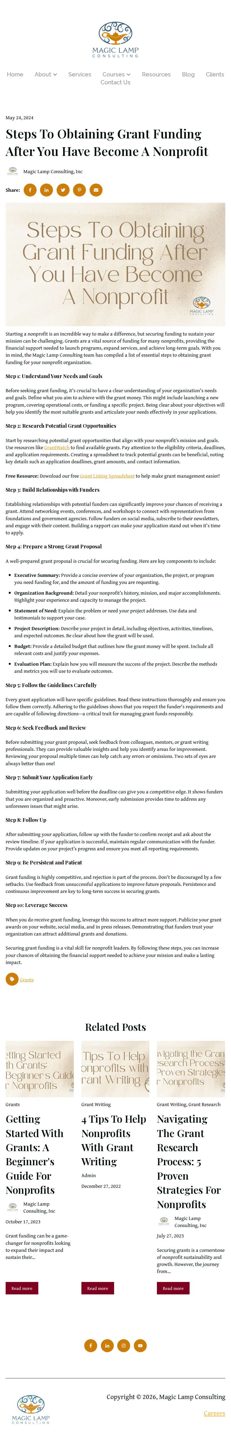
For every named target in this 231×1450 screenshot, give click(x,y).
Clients (215, 74)
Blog (188, 74)
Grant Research (204, 1104)
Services (79, 74)
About (43, 74)
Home (15, 74)
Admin (88, 1175)
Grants (27, 979)
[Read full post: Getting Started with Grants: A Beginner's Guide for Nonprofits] (40, 1069)
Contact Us (115, 82)
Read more (22, 1288)
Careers (214, 1413)
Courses (114, 74)
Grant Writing (96, 1104)
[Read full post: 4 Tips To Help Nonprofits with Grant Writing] (115, 1069)
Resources (156, 74)
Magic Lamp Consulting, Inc (53, 171)
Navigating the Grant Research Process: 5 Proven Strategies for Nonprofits (189, 1161)
